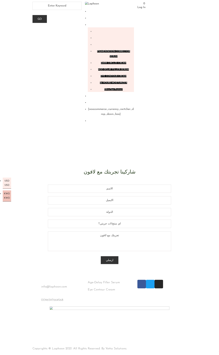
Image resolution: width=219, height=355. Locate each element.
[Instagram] (158, 284)
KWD (7, 195)
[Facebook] (141, 284)
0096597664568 (52, 300)
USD (6, 183)
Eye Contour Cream (101, 289)
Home (98, 147)
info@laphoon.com (54, 286)
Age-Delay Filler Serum (104, 282)
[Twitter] (150, 284)
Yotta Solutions (116, 348)
